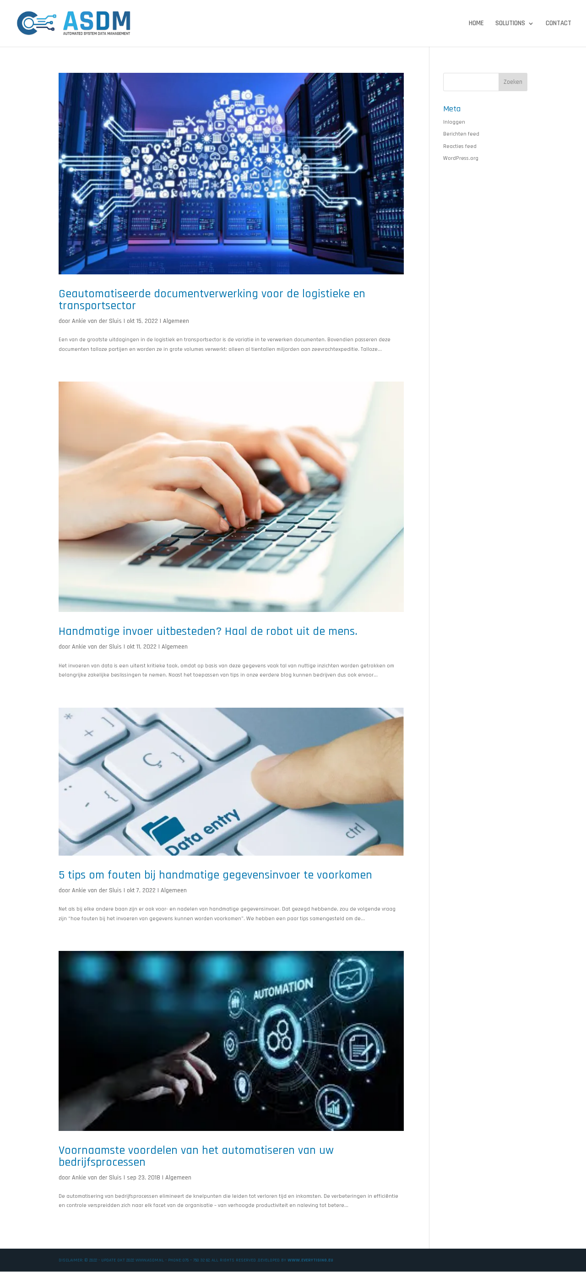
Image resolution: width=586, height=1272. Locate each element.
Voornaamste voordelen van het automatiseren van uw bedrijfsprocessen (196, 1156)
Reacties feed (460, 146)
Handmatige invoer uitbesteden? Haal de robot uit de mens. (208, 631)
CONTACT (558, 23)
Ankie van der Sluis (97, 321)
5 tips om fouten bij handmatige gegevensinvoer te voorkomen (215, 875)
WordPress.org (460, 158)
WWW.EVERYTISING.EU (310, 1260)
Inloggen (454, 122)
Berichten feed (461, 134)
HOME (476, 23)
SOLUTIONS (510, 23)
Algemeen (176, 321)
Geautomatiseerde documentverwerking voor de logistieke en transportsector (212, 299)
